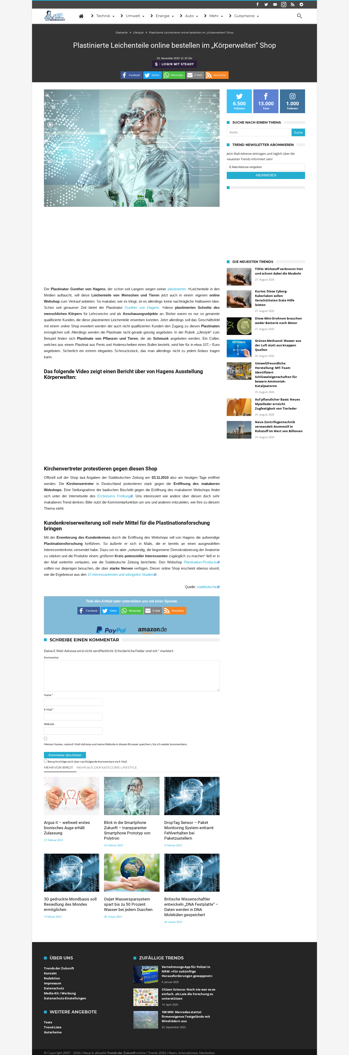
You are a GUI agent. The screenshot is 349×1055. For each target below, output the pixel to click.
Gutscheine (53, 1032)
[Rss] (292, 5)
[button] (131, 75)
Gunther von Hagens (143, 307)
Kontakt (50, 973)
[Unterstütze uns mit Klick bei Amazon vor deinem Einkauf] (152, 629)
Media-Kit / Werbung (60, 993)
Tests (48, 1022)
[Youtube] (275, 5)
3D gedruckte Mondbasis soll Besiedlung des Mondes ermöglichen (70, 904)
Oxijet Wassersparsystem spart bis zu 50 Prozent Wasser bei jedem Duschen (128, 904)
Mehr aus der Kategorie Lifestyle (106, 767)
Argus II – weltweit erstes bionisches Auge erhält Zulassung (67, 827)
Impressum (52, 983)
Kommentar (51, 657)
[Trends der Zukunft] (55, 16)
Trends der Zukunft (59, 968)
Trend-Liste (52, 1027)
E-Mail (49, 709)
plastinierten (177, 289)
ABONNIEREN (266, 175)
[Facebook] (257, 5)
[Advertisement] (132, 246)
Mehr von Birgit (58, 767)
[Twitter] (266, 5)
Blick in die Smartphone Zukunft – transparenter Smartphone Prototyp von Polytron (127, 830)
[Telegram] (301, 5)
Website (49, 724)
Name (48, 695)
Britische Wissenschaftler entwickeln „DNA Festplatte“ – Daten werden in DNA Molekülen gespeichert (191, 907)
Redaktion (52, 978)
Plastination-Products (200, 562)
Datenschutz (54, 988)
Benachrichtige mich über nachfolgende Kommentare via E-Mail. (87, 761)
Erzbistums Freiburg (112, 496)
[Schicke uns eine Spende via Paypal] (111, 629)
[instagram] (284, 5)
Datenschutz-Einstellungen (65, 998)
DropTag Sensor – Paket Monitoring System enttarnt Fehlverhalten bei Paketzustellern (189, 830)
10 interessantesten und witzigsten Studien (120, 574)
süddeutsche (207, 587)
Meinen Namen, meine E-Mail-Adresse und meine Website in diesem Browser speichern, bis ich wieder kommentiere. (115, 744)
